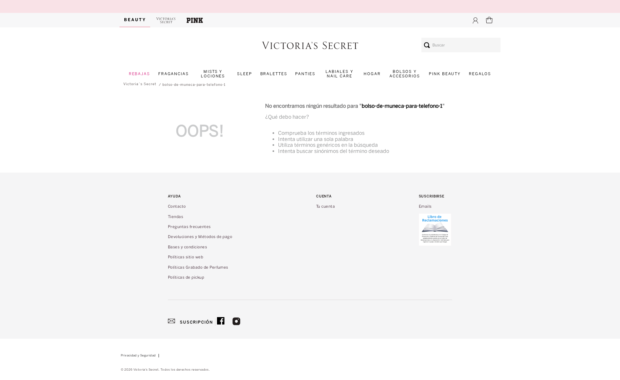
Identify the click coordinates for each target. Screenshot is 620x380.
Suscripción (196, 322)
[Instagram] (236, 322)
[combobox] (461, 45)
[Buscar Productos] (426, 45)
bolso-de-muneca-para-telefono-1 (194, 85)
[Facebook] (220, 322)
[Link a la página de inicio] (140, 84)
